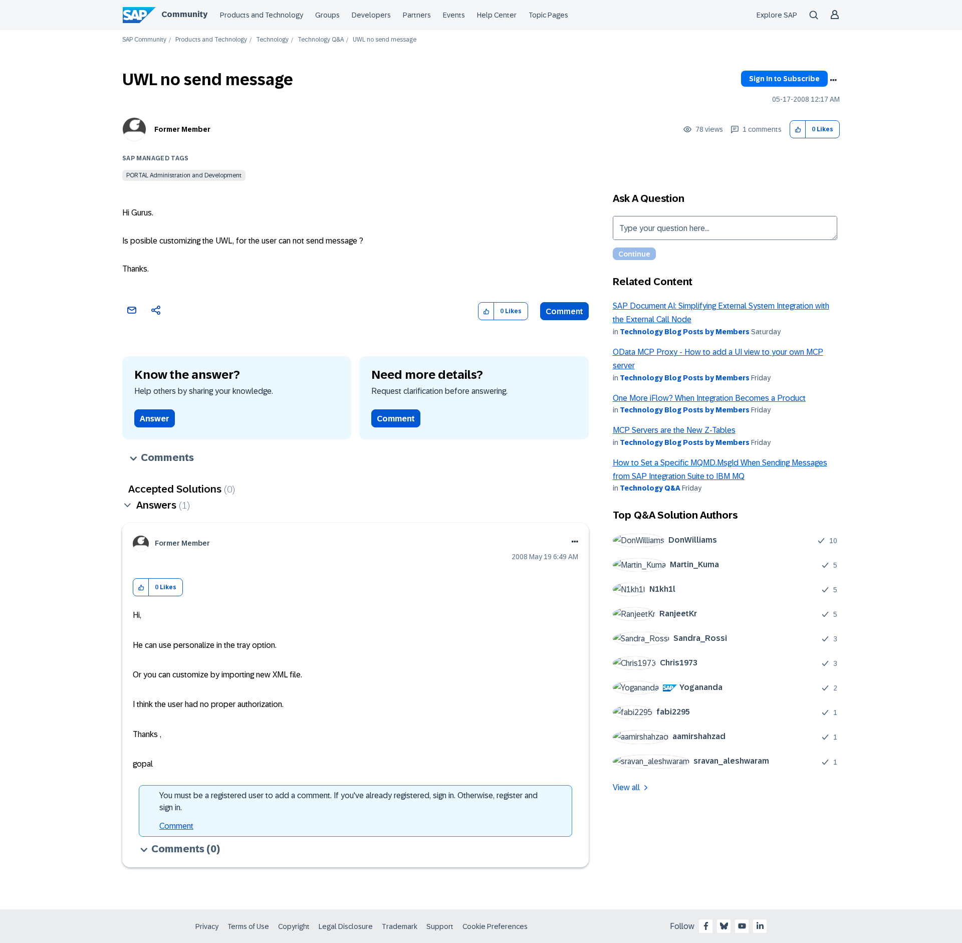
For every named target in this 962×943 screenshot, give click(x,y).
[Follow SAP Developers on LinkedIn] (760, 926)
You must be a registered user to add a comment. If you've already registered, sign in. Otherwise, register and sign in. (348, 801)
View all (626, 787)
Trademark (399, 926)
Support (439, 926)
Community (184, 14)
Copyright (294, 926)
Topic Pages (548, 15)
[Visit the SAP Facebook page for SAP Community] (706, 926)
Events (454, 15)
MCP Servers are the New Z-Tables (674, 430)
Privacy (206, 926)
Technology (272, 40)
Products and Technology (261, 15)
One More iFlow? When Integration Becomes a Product (709, 398)
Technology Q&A (321, 40)
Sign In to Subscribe (784, 79)
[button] (798, 129)
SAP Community (144, 40)
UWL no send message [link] (384, 40)
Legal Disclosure (346, 926)
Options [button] (833, 80)
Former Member (182, 129)
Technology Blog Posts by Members (685, 332)
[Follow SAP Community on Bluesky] (724, 926)
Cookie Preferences (495, 926)
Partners (417, 15)
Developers (371, 15)
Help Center (497, 15)
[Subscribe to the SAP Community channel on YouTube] (742, 926)
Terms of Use (248, 926)
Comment (564, 311)
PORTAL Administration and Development (184, 175)
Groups (327, 15)
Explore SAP (777, 15)
